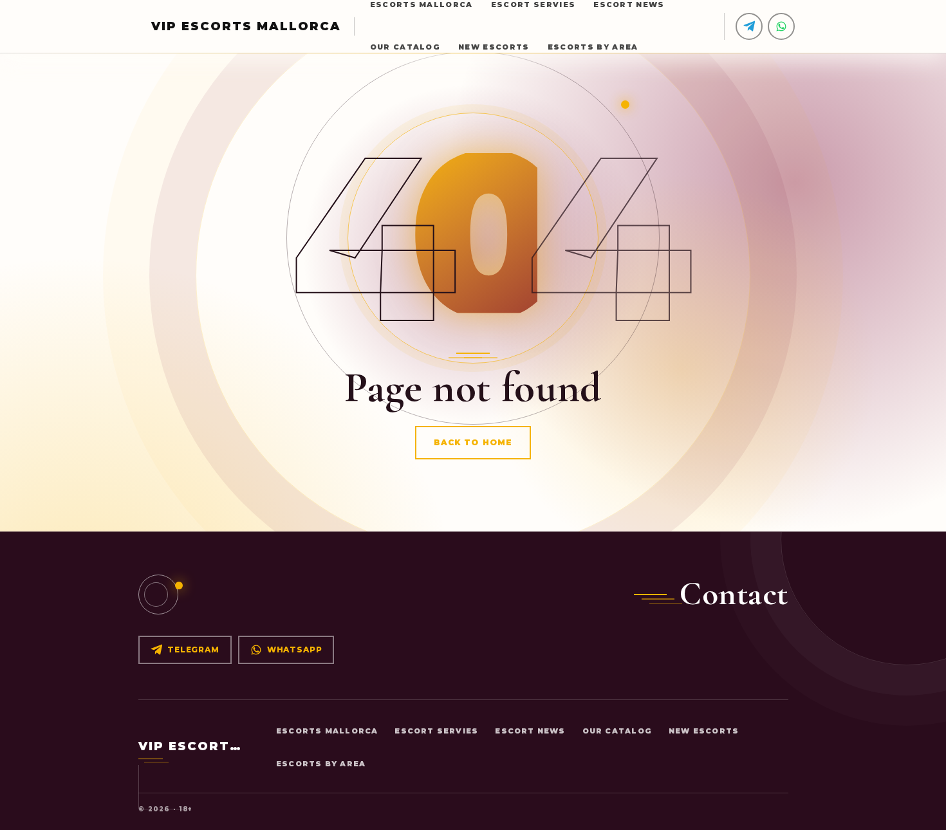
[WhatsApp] (781, 26)
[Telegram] (749, 26)
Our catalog (405, 46)
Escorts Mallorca (327, 730)
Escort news (530, 730)
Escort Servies (436, 730)
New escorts (494, 46)
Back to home (473, 442)
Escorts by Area (593, 46)
